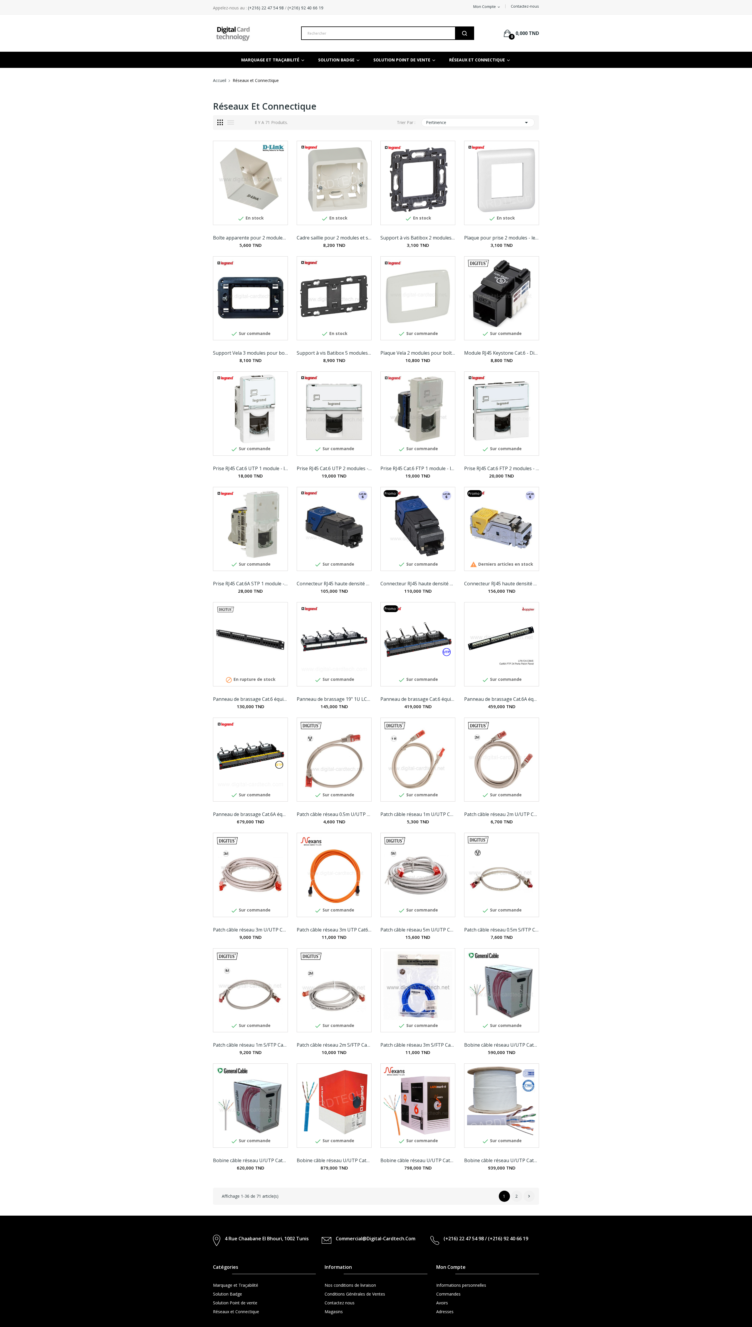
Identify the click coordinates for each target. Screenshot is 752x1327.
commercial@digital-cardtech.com (375, 1238)
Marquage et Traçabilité (235, 1285)
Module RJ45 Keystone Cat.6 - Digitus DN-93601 (501, 353)
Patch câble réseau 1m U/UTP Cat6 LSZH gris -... (417, 814)
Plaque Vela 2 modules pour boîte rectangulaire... (417, 353)
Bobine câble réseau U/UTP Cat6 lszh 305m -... (250, 1160)
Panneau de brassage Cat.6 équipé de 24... (417, 699)
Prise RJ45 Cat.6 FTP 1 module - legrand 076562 (417, 468)
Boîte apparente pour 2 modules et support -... (250, 238)
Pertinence (478, 122)
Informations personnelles (461, 1285)
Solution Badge (227, 1294)
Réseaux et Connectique (236, 1311)
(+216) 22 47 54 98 (265, 8)
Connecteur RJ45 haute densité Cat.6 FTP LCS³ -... (417, 584)
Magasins (334, 1311)
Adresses (445, 1311)
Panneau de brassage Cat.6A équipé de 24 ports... (501, 699)
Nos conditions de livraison (350, 1285)
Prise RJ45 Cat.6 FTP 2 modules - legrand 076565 (501, 468)
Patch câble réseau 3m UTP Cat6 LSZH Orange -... (334, 930)
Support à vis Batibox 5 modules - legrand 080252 (334, 353)
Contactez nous (340, 1303)
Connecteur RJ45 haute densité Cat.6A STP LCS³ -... (501, 584)
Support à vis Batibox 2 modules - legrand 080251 (417, 238)
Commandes (448, 1294)
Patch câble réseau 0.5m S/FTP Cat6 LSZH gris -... (501, 930)
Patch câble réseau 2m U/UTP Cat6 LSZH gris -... (501, 814)
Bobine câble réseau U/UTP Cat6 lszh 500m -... (501, 1160)
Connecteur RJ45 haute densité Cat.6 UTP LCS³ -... (334, 584)
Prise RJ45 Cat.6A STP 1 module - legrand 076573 (250, 584)
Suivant (529, 1196)
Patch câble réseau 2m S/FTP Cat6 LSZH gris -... (334, 1045)
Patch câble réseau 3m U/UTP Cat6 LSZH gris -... (250, 930)
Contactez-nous (525, 6)
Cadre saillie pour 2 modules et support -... (334, 238)
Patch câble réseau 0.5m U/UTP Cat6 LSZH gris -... (334, 814)
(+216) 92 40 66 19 (305, 8)
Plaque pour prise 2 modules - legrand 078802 (501, 238)
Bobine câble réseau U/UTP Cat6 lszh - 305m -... (334, 1160)
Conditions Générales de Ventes (355, 1294)
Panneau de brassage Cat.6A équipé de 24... (250, 814)
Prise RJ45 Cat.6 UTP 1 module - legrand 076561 (250, 468)
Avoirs (442, 1303)
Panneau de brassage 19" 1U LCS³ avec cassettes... (334, 699)
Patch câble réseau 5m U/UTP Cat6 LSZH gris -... (417, 930)
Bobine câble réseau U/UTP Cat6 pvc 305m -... (501, 1045)
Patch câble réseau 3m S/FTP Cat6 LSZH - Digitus (417, 1045)
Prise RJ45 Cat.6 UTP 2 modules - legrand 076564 (334, 468)
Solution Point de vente (235, 1303)
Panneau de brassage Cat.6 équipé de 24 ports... (250, 699)
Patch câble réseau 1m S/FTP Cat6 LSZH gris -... (250, 1045)
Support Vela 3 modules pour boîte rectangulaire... (250, 353)
